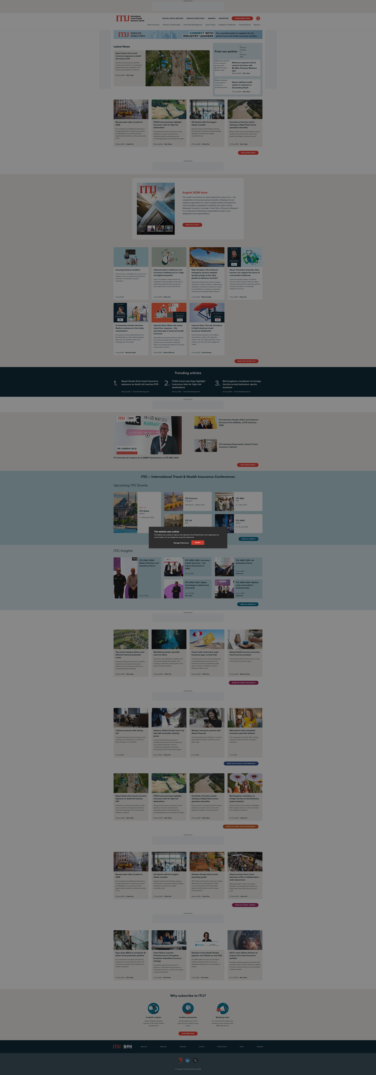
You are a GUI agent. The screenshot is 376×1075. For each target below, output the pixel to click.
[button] (181, 543)
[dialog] (188, 537)
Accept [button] (197, 542)
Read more (190, 537)
